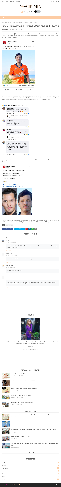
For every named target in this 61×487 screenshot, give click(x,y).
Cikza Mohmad (9, 277)
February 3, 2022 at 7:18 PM (11, 267)
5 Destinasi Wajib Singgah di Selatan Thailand (21, 402)
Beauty (30, 462)
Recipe (30, 476)
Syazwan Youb (9, 265)
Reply (7, 250)
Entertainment (8, 22)
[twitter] (54, 1)
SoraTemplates (5, 484)
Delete (9, 250)
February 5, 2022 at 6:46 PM (11, 278)
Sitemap (18, 1)
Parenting (30, 473)
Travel (30, 479)
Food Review (30, 468)
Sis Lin (7, 240)
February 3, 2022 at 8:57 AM (11, 242)
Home (3, 1)
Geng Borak (9, 253)
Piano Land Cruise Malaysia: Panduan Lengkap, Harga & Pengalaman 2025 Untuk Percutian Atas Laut (34, 444)
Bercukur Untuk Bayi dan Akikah (18, 373)
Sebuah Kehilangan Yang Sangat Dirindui (20, 436)
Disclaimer (12, 1)
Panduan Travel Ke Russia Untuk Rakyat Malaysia (22, 422)
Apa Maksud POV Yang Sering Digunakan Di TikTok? (23, 381)
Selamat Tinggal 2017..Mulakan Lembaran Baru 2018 (23, 388)
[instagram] (56, 1)
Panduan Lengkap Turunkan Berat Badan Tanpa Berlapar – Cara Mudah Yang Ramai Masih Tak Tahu (34, 414)
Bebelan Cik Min (5, 29)
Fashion (30, 465)
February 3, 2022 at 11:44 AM (11, 255)
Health (30, 471)
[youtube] (58, 1)
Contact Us (27, 12)
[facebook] (51, 1)
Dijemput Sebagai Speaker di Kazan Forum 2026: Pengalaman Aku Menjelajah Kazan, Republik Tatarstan (33, 430)
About (7, 1)
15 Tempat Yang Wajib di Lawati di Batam (20, 395)
